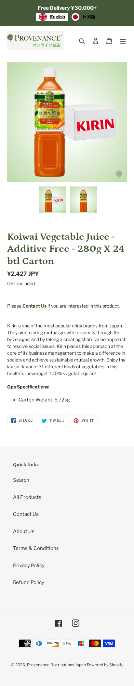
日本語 (89, 16)
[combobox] (52, 17)
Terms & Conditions (36, 548)
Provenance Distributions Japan (56, 664)
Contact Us (26, 514)
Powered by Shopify (105, 664)
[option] (83, 17)
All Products (27, 497)
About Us (23, 531)
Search (21, 480)
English (57, 16)
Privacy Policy (29, 565)
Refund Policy (28, 582)
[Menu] (123, 41)
